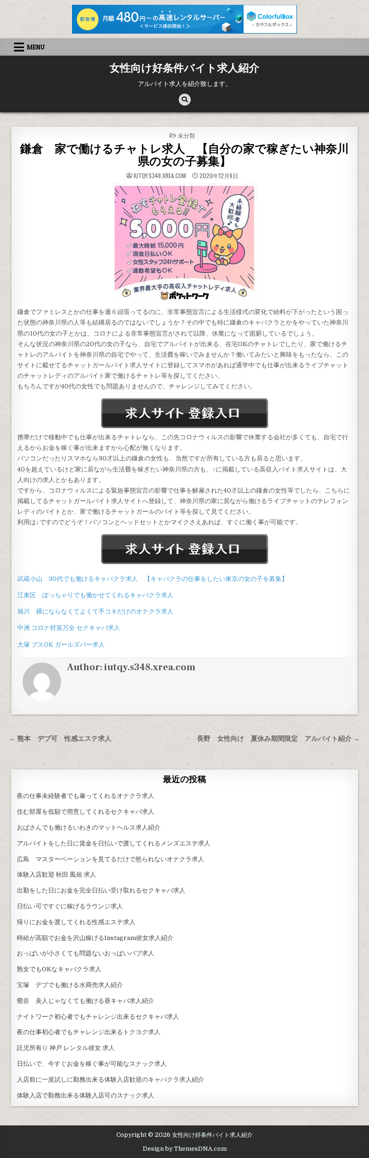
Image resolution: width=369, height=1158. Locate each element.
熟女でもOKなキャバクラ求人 (59, 969)
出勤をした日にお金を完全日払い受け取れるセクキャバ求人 (101, 890)
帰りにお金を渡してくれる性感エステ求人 (76, 922)
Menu (36, 47)
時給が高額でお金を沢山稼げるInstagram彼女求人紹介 (95, 937)
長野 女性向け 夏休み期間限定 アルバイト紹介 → (278, 738)
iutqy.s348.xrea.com (160, 176)
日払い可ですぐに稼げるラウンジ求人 (70, 906)
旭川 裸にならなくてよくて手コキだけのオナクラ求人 (95, 611)
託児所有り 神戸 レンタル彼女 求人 (66, 1047)
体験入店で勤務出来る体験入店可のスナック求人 (85, 1095)
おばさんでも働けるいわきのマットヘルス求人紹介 (88, 827)
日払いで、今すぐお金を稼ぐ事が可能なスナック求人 (92, 1063)
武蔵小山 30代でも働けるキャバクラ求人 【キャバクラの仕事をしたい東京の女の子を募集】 (152, 578)
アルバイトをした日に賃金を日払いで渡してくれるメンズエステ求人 (113, 843)
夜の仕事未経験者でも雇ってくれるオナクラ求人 (85, 795)
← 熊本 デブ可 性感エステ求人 (60, 738)
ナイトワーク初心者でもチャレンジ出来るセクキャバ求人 (98, 1016)
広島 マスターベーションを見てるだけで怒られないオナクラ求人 (110, 859)
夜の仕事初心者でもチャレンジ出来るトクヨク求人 (88, 1032)
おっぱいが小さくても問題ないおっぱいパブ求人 (85, 953)
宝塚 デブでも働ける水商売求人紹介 (70, 985)
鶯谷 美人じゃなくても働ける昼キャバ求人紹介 (85, 1000)
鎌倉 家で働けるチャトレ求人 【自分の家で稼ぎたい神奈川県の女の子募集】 (184, 155)
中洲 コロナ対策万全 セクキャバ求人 (68, 627)
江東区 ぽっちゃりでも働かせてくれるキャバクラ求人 (95, 595)
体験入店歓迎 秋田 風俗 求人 (56, 874)
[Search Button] (185, 100)
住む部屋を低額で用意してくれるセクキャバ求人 (85, 811)
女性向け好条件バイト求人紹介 (184, 68)
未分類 (186, 135)
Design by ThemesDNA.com (185, 1149)
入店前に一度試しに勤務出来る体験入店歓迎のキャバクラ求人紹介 (110, 1079)
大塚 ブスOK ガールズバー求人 (61, 644)
